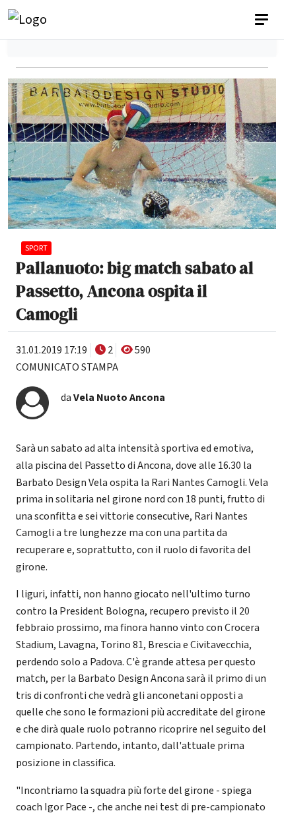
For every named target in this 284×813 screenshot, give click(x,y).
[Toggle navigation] (263, 20)
